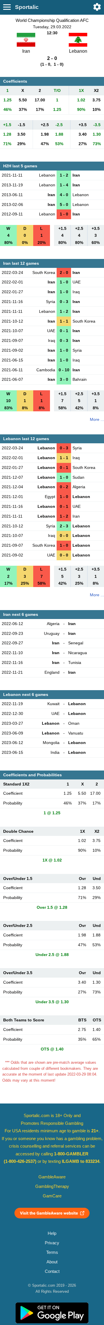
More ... (97, 419)
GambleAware (52, 1177)
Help (52, 1233)
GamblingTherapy (52, 1186)
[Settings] (97, 7)
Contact (52, 1271)
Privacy (52, 1243)
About (52, 1262)
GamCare (52, 1196)
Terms (52, 1252)
